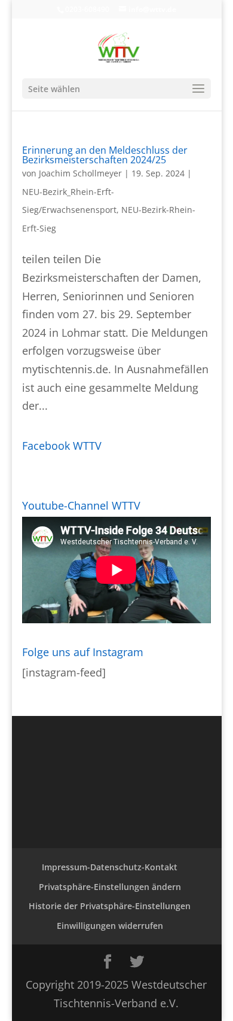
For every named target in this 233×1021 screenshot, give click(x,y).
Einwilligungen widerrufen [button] (110, 925)
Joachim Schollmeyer (80, 173)
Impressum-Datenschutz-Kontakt (109, 867)
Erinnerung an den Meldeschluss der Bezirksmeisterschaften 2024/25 (105, 155)
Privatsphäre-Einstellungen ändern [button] (110, 886)
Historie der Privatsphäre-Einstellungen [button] (110, 906)
